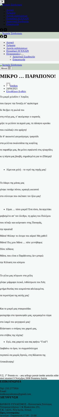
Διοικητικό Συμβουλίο (24, 56)
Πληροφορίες (13, 53)
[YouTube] (5, 37)
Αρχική (10, 42)
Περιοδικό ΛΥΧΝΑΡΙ (17, 51)
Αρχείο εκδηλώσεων (16, 48)
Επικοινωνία (19, 59)
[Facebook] (2, 37)
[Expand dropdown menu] (22, 54)
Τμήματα (10, 45)
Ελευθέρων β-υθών (16, 91)
